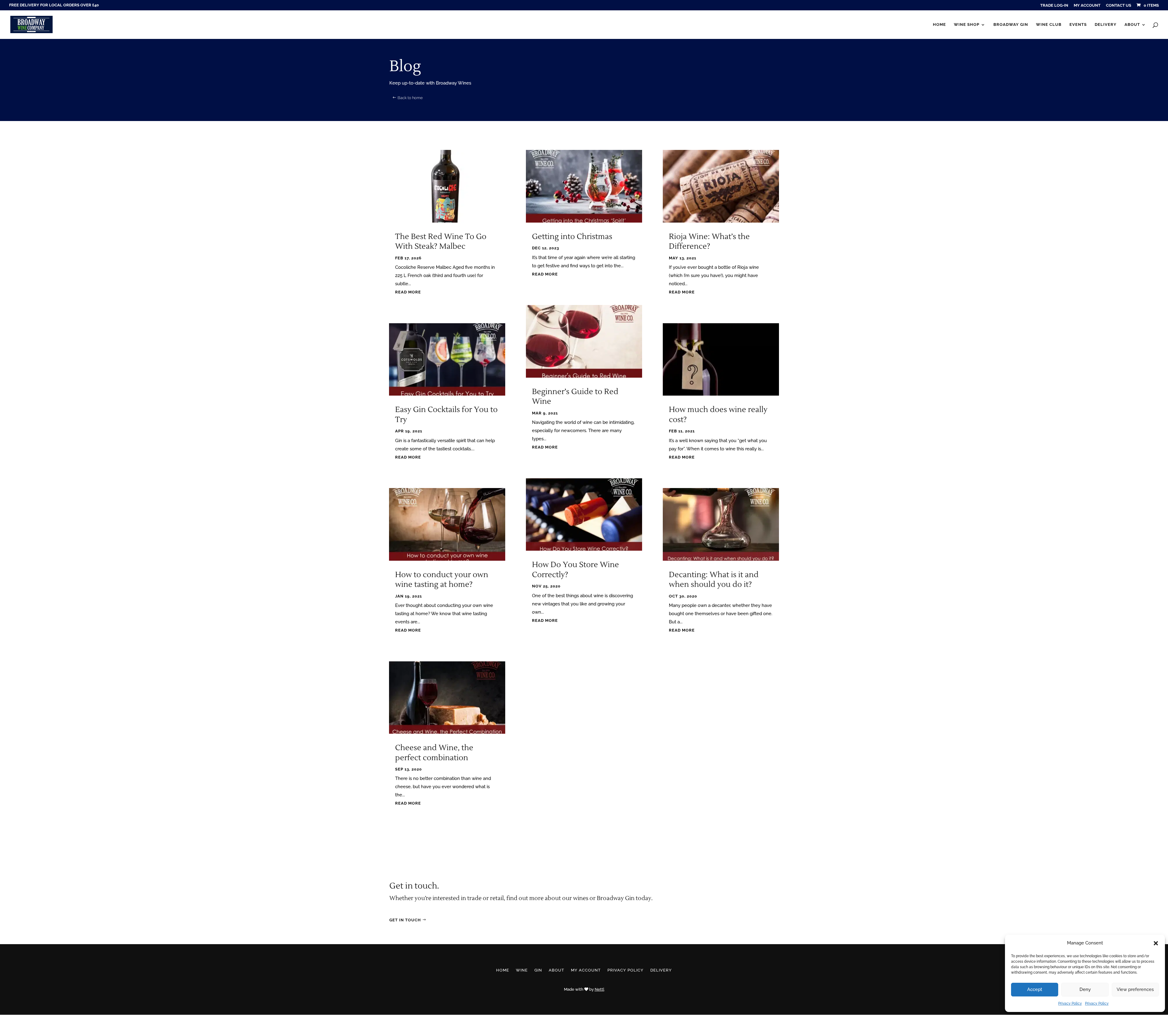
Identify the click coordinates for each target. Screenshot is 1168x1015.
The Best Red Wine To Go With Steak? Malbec (440, 241)
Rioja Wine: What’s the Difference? (709, 241)
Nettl (599, 989)
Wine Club (1049, 25)
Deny (1085, 989)
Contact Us (1118, 5)
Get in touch (405, 920)
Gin (538, 970)
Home (939, 25)
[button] (1156, 943)
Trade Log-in (1054, 5)
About (1132, 25)
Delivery (1106, 25)
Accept (1034, 989)
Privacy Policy (1070, 1003)
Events (1078, 25)
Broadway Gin (1010, 25)
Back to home (410, 97)
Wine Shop (966, 25)
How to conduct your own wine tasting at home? (441, 580)
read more (408, 292)
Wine (522, 970)
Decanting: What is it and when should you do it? (714, 580)
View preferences (1135, 989)
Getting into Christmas (572, 236)
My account (1087, 5)
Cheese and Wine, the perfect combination (434, 753)
